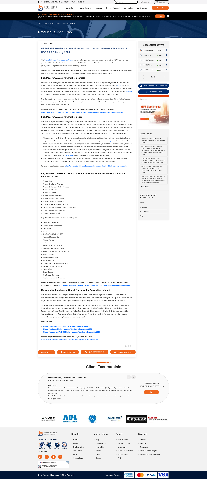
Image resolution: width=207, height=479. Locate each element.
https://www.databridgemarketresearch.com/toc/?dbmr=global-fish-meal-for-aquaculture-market (94, 285)
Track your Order (124, 443)
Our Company (142, 8)
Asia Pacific (77, 451)
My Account (122, 447)
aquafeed (129, 91)
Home (40, 23)
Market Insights (85, 8)
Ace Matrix (128, 8)
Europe (75, 443)
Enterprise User (148, 50)
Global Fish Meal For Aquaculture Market (58, 60)
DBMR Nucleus (148, 70)
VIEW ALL (145, 187)
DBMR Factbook (148, 60)
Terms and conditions (125, 451)
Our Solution (70, 8)
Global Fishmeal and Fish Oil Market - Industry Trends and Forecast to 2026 (71, 332)
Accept (160, 16)
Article (142, 203)
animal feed (69, 155)
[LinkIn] (126, 346)
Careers (98, 454)
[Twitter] (131, 346)
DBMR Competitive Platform (150, 454)
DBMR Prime (147, 65)
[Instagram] (60, 457)
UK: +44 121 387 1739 (62, 2)
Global (75, 440)
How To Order (123, 440)
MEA (75, 454)
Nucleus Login (146, 2)
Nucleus (99, 8)
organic (111, 141)
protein (119, 85)
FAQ (119, 458)
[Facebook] (121, 346)
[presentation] (129, 377)
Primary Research (113, 8)
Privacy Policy (123, 454)
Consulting (144, 447)
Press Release (101, 443)
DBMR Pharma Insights (148, 451)
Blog (46, 23)
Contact (98, 458)
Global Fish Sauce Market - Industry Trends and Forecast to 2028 (67, 329)
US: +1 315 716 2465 (47, 2)
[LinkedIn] (40, 457)
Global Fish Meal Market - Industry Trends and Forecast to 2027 (67, 326)
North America (78, 447)
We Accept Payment (113, 475)
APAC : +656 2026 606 (78, 2)
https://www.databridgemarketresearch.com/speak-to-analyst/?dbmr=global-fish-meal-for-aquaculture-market (82, 112)
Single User (147, 55)
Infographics (143, 207)
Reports (143, 443)
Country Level (78, 458)
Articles (98, 451)
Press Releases (145, 211)
